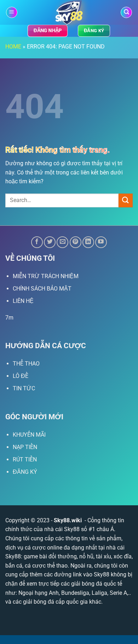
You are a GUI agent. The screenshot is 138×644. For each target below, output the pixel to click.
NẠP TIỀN (25, 447)
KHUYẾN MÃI (29, 434)
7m (9, 317)
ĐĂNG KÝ (25, 471)
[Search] (126, 12)
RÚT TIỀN (25, 459)
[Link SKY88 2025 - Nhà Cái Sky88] (69, 12)
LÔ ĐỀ (20, 376)
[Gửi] (126, 200)
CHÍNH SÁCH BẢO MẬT (42, 288)
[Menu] (11, 12)
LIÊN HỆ (23, 301)
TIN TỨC (24, 388)
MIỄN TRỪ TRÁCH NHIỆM (46, 276)
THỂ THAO (26, 363)
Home (13, 46)
